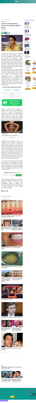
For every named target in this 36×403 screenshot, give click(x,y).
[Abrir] (0, 2)
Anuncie (12, 396)
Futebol (8, 19)
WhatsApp (8, 90)
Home (2, 19)
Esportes (5, 19)
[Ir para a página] (18, 2)
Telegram (17, 90)
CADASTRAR (19, 175)
